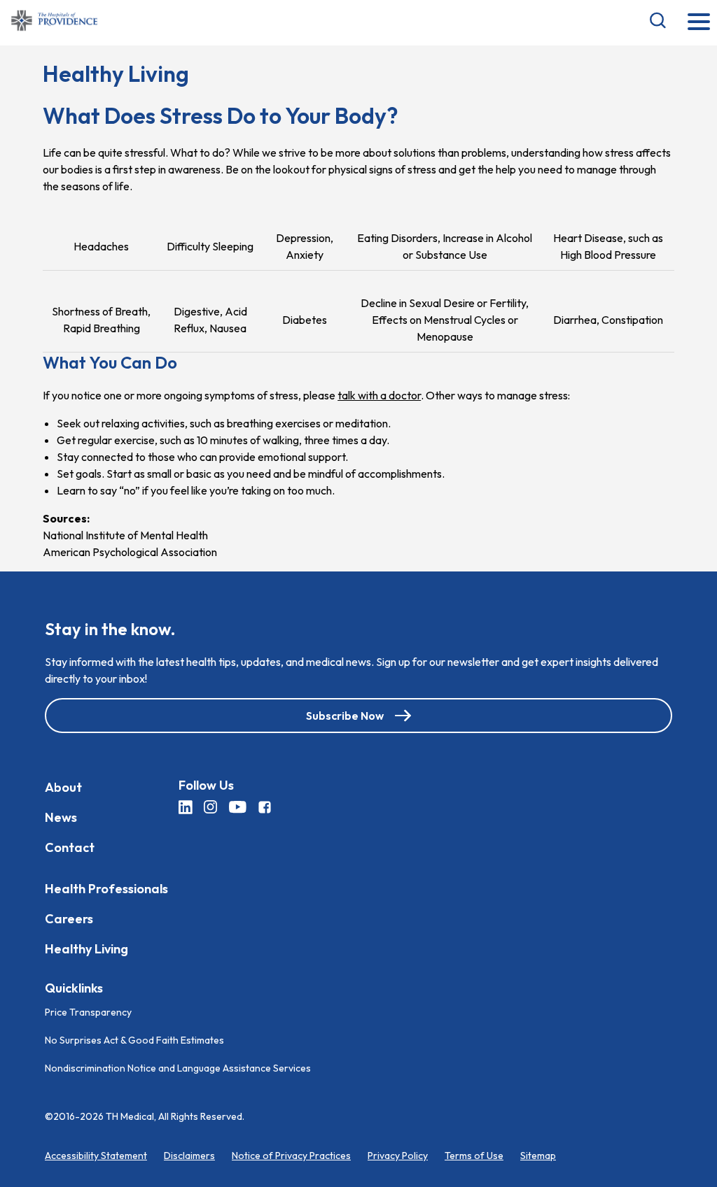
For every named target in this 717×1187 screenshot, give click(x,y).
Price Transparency (88, 1011)
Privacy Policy (398, 1155)
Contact (70, 847)
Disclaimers (189, 1155)
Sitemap (538, 1155)
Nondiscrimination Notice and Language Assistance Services (178, 1067)
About (63, 787)
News (61, 817)
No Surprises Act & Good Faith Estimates (134, 1039)
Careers (69, 919)
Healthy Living (86, 949)
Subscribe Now (345, 716)
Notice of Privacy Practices (291, 1155)
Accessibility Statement (96, 1155)
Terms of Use (474, 1155)
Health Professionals (106, 889)
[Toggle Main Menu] (699, 22)
